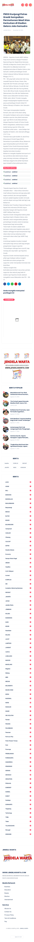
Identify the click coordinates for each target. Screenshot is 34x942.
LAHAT (18, 639)
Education (7, 890)
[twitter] (8, 284)
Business (7, 886)
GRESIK (18, 563)
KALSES (18, 613)
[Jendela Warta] (8, 5)
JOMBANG (18, 609)
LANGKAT (18, 647)
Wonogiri (18, 830)
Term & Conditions (10, 918)
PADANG (18, 724)
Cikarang (18, 537)
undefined (14, 172)
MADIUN (18, 660)
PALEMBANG (18, 728)
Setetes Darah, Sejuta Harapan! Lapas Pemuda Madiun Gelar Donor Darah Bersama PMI (19, 437)
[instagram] (19, 932)
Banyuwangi (18, 507)
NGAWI (18, 711)
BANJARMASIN (18, 503)
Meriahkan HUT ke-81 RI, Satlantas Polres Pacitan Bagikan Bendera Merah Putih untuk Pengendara (19, 393)
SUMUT (18, 796)
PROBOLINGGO (18, 753)
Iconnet (18, 575)
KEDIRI (18, 626)
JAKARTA (7, 467)
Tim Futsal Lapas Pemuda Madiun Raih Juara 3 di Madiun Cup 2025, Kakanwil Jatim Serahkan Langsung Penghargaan (20, 402)
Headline (7, 463)
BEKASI (18, 512)
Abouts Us (7, 908)
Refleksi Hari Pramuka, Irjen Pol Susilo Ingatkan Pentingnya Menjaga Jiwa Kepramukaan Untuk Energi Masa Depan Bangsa (20, 411)
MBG (18, 677)
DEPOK (18, 545)
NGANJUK (18, 707)
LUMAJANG (18, 656)
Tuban (18, 821)
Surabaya (18, 800)
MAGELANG (18, 664)
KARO (18, 622)
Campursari (18, 529)
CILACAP (18, 541)
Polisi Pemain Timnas (18, 741)
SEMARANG (18, 766)
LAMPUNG (18, 643)
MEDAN (18, 681)
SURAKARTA (18, 804)
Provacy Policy (9, 915)
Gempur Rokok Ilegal (18, 558)
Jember (18, 601)
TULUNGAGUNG (18, 825)
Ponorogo (18, 749)
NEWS (14, 467)
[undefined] (7, 172)
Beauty (6, 893)
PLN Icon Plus (18, 736)
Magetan (18, 669)
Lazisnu (18, 652)
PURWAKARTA (18, 758)
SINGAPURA (18, 779)
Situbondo (18, 783)
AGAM (18, 486)
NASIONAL (18, 698)
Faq (5, 921)
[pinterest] (15, 284)
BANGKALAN (18, 499)
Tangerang (18, 809)
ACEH (18, 482)
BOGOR (18, 520)
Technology (18, 813)
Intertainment (8, 899)
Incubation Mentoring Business (18, 588)
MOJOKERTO (18, 685)
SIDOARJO (18, 775)
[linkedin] (19, 284)
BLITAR (18, 516)
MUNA (18, 694)
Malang (18, 673)
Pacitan (18, 719)
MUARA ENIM (18, 690)
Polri (18, 745)
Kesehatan (18, 630)
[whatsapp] (12, 284)
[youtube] (23, 932)
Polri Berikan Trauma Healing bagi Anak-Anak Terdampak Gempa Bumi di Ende (20, 419)
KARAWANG (18, 618)
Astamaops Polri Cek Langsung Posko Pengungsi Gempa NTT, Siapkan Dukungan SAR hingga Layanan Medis (20, 428)
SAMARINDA (18, 762)
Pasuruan (18, 732)
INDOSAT (24, 463)
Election (6, 896)
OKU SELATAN (18, 715)
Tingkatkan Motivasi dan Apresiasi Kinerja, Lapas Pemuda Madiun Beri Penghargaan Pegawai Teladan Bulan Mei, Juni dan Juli (20, 445)
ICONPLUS (15, 463)
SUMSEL (18, 792)
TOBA (18, 817)
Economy (18, 554)
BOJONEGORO (18, 524)
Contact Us (7, 912)
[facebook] (4, 284)
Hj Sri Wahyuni (18, 571)
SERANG (18, 770)
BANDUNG (18, 495)
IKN (18, 584)
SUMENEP (18, 787)
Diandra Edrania (18, 550)
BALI (18, 490)
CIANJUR (18, 533)
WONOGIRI (23, 467)
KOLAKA (18, 635)
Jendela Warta (18, 605)
